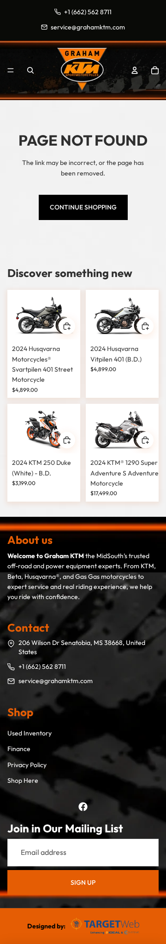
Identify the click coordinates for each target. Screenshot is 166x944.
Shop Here (22, 780)
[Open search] (30, 70)
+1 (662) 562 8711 (42, 666)
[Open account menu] (135, 70)
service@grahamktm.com (55, 681)
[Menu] (10, 70)
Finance (18, 749)
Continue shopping (83, 207)
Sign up (83, 882)
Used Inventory (29, 733)
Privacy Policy (27, 765)
